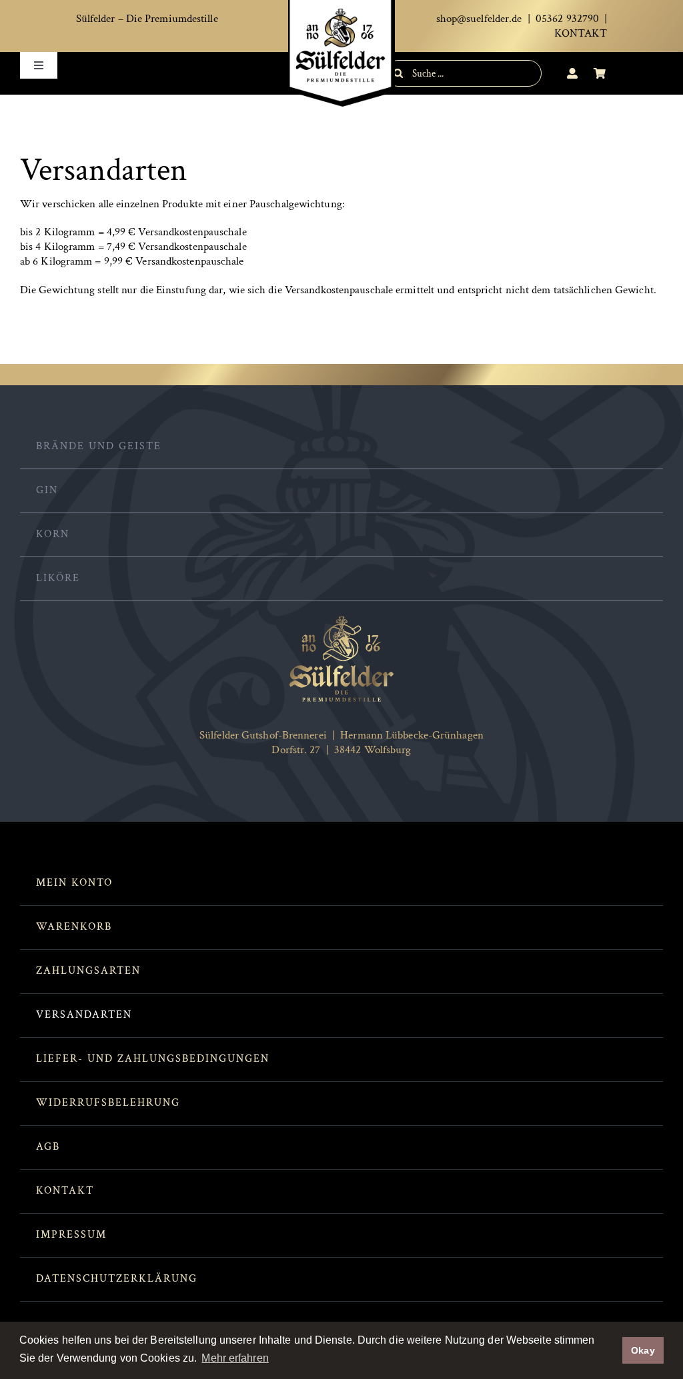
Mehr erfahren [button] (234, 1358)
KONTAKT (581, 33)
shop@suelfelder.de (479, 18)
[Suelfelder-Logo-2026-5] (341, 620)
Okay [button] (642, 1350)
